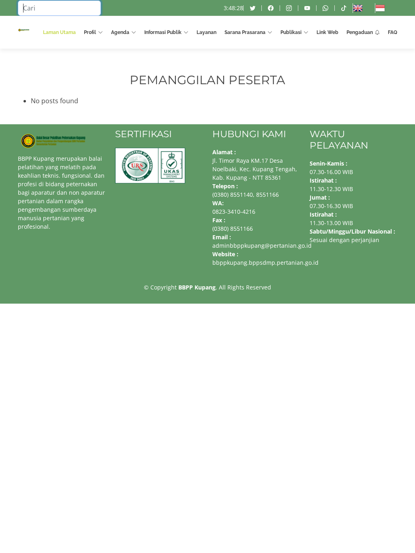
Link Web (327, 32)
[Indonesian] (386, 8)
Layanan (206, 32)
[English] (364, 8)
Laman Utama (59, 32)
